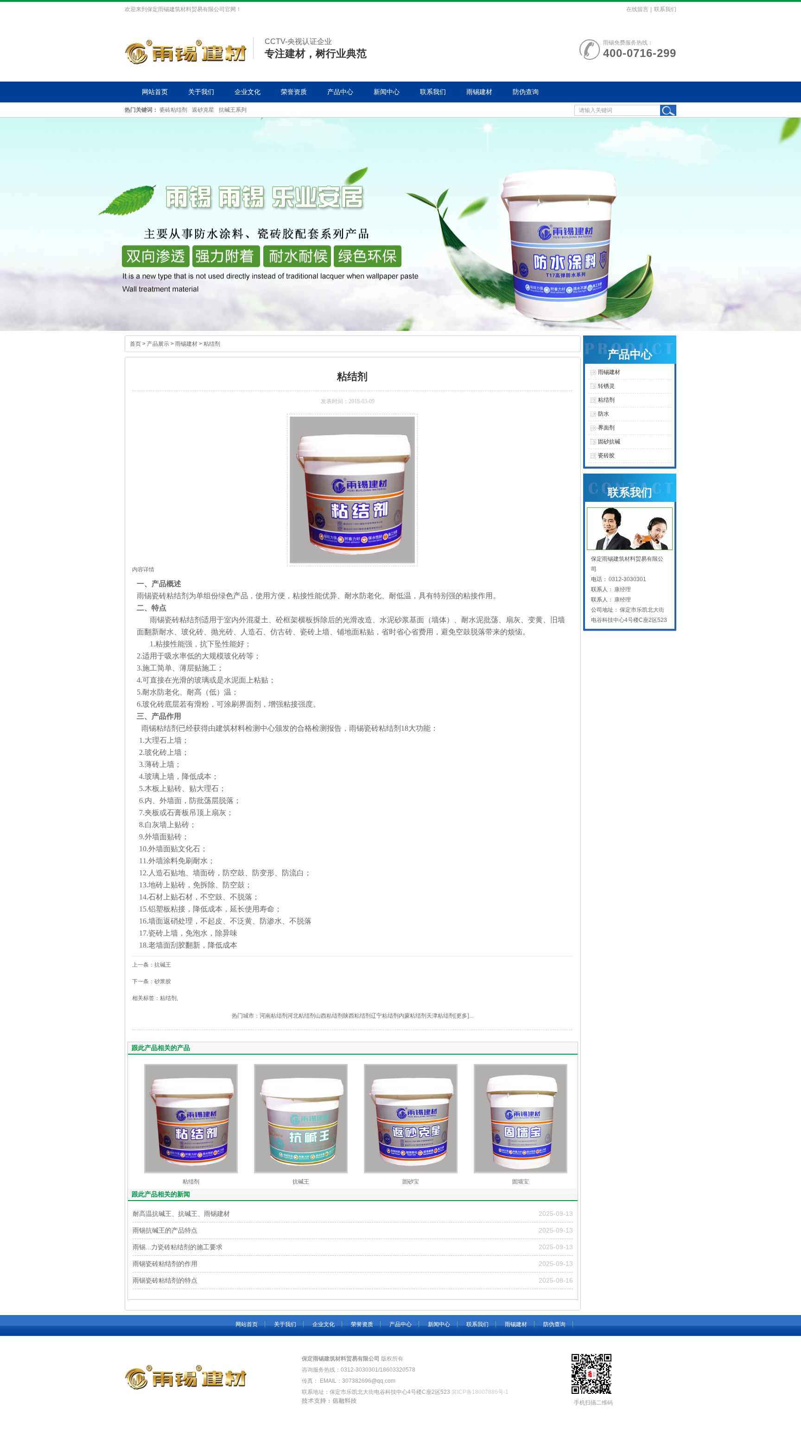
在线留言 (637, 9)
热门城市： (246, 1015)
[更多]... (463, 1015)
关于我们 (201, 91)
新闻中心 (387, 91)
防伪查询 (526, 91)
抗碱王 (300, 1181)
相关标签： (146, 998)
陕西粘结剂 (357, 1015)
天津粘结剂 (440, 1015)
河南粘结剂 (273, 1015)
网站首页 (155, 91)
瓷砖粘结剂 (173, 110)
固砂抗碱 (609, 441)
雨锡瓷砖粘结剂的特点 (165, 1280)
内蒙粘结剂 (412, 1015)
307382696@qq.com (368, 1381)
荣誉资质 (294, 91)
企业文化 (248, 91)
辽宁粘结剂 (385, 1015)
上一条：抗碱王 (151, 965)
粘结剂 (211, 344)
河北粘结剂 (301, 1015)
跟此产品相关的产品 (161, 1047)
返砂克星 (203, 110)
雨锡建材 (479, 91)
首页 (135, 344)
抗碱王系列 (233, 110)
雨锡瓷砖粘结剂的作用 (165, 1263)
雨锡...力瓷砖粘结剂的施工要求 (177, 1247)
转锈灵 (606, 386)
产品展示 (158, 344)
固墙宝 (520, 1181)
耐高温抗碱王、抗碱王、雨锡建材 (181, 1213)
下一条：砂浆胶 (151, 981)
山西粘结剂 (329, 1015)
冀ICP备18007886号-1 (480, 1392)
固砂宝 (410, 1181)
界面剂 (250, 704)
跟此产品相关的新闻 (161, 1194)
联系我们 (665, 9)
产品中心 (340, 91)
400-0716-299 (639, 53)
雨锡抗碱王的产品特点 (165, 1230)
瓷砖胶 (606, 455)
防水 (603, 414)
